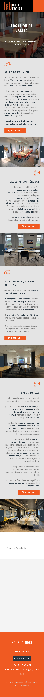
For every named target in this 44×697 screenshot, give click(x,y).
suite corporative (16, 121)
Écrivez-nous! (22, 658)
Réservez (16, 130)
